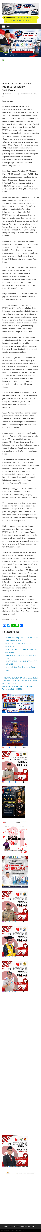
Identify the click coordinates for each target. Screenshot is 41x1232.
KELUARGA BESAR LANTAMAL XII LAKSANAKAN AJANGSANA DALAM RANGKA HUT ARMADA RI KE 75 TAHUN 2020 (20, 681)
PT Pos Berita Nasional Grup (24, 1226)
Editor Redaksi (25, 94)
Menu (9, 26)
